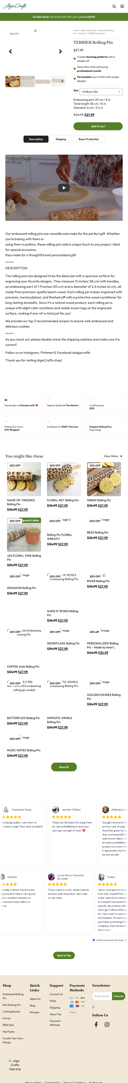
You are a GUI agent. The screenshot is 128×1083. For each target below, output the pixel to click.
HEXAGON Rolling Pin (21, 588)
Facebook (64, 352)
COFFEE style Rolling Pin (23, 666)
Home (76, 30)
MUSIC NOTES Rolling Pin (23, 750)
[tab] (36, 139)
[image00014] (35, 31)
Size (76, 90)
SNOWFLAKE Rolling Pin (63, 643)
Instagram (31, 352)
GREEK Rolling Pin (99, 500)
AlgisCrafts (45, 360)
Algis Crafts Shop (88, 30)
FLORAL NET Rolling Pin (63, 500)
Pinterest (47, 352)
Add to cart (98, 126)
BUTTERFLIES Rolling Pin (23, 718)
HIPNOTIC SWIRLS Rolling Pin (59, 720)
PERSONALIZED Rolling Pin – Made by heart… (102, 645)
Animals (81, 33)
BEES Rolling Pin (97, 532)
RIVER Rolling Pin (98, 581)
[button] (10, 51)
